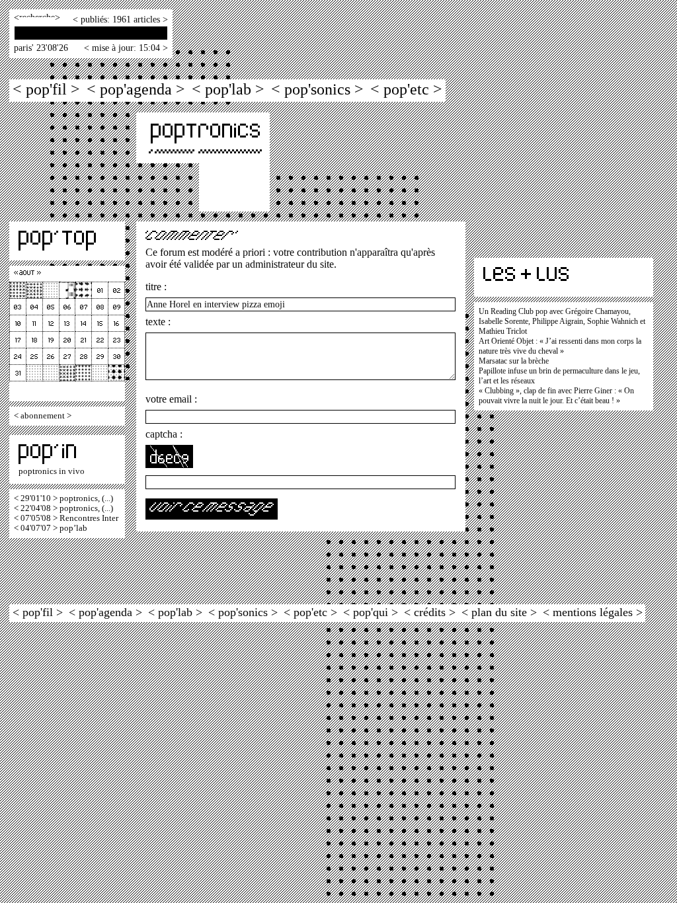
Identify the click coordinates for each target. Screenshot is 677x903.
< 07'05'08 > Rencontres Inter (66, 518)
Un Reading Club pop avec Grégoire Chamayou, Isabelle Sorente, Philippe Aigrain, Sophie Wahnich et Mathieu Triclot (562, 321)
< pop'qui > (370, 612)
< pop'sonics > (317, 89)
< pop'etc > (406, 89)
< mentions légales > (593, 612)
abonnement (42, 415)
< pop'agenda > (136, 89)
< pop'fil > (46, 89)
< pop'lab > (228, 89)
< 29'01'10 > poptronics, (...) (63, 498)
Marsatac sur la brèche (514, 361)
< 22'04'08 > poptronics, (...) (63, 508)
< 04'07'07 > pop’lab (50, 528)
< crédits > (430, 612)
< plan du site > (499, 612)
